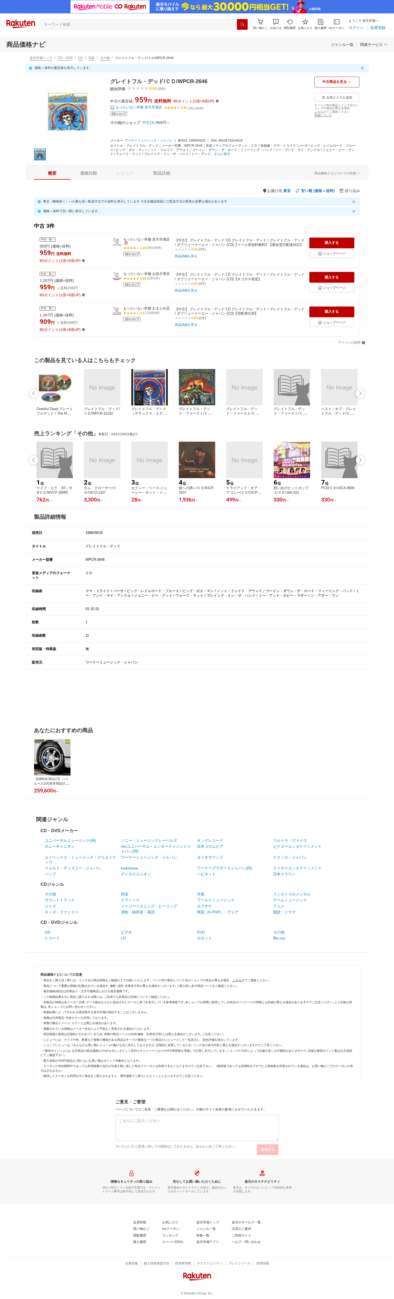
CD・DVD (65, 58)
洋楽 (91, 58)
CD (80, 58)
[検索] (242, 24)
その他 (105, 58)
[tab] (52, 173)
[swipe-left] (33, 393)
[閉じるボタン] (363, 68)
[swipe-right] (360, 393)
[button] (276, 24)
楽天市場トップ (41, 58)
